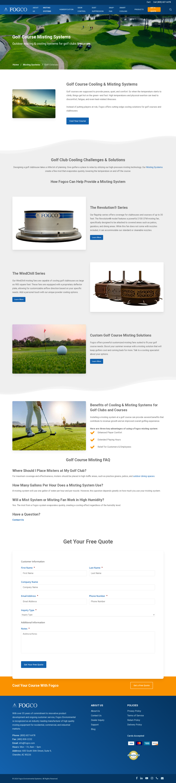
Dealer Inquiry (97, 720)
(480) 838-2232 (24, 739)
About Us (95, 711)
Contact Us (96, 715)
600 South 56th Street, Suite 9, (36, 751)
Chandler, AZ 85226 (21, 754)
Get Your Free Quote (33, 664)
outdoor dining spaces (144, 476)
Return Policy (133, 720)
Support (95, 724)
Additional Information (33, 622)
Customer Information (33, 561)
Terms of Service (135, 715)
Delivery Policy (134, 724)
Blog (93, 729)
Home (16, 64)
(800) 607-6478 (27, 735)
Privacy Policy (134, 711)
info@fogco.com (27, 743)
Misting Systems (31, 64)
